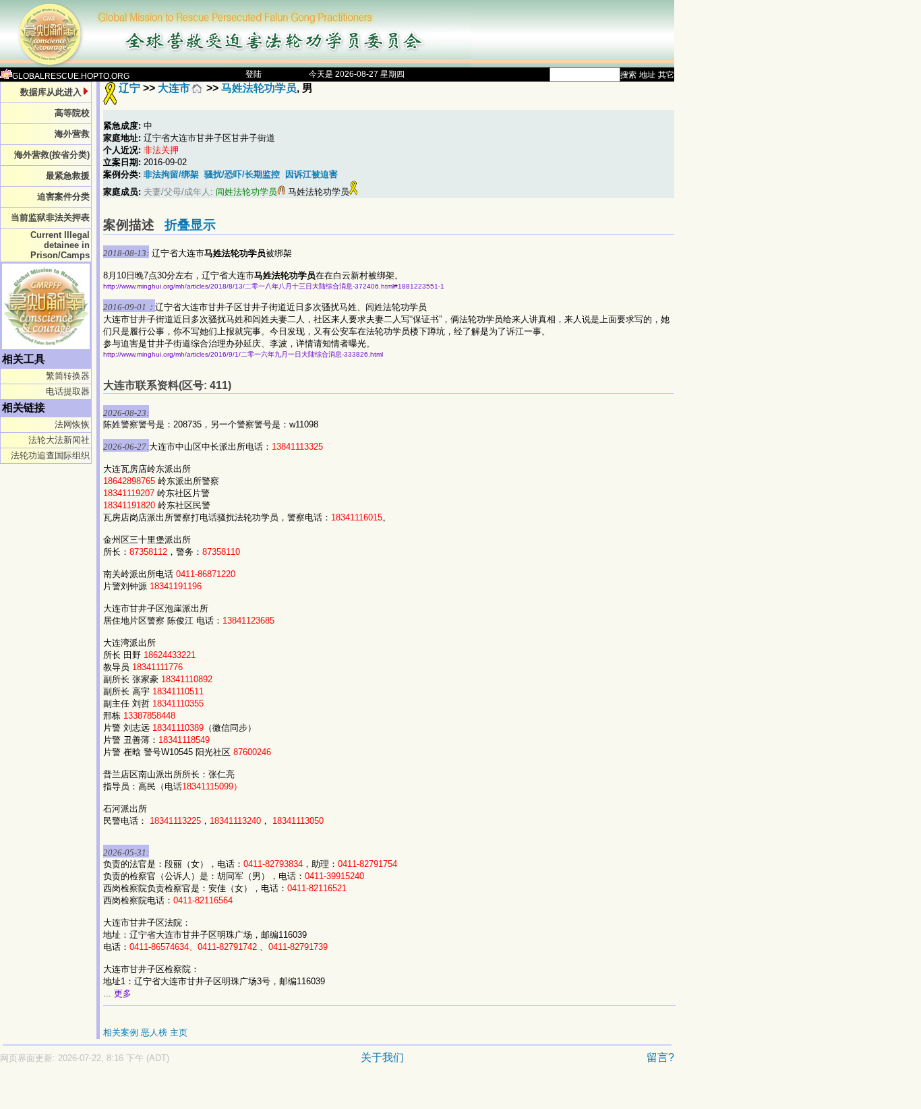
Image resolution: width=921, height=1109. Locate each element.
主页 (178, 1032)
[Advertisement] (290, 1093)
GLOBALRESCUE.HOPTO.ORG (70, 76)
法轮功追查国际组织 (50, 455)
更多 (122, 993)
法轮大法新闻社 (59, 440)
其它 (666, 75)
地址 (647, 75)
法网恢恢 (72, 424)
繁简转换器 (68, 376)
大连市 (174, 88)
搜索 (628, 75)
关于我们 (382, 1057)
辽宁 (129, 88)
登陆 (253, 74)
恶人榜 (154, 1032)
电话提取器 (68, 391)
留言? (660, 1057)
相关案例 (120, 1032)
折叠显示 (190, 225)
